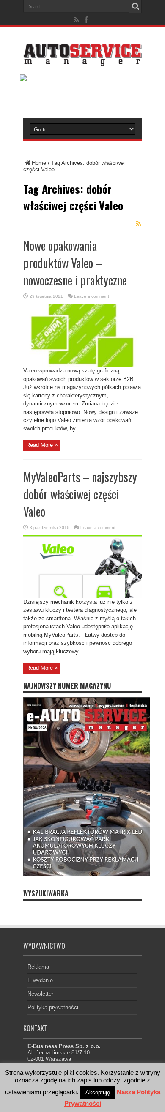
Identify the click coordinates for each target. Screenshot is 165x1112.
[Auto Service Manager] (82, 59)
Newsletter (40, 994)
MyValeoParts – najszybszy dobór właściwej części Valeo (80, 494)
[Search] (135, 6)
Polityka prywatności (53, 1007)
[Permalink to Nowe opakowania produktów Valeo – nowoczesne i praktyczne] (82, 365)
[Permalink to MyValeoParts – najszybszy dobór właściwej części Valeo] (82, 596)
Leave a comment (91, 296)
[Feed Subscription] (138, 223)
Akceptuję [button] (97, 1092)
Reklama (38, 967)
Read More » (42, 445)
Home (39, 163)
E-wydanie (40, 980)
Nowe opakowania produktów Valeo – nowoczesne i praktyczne (75, 263)
